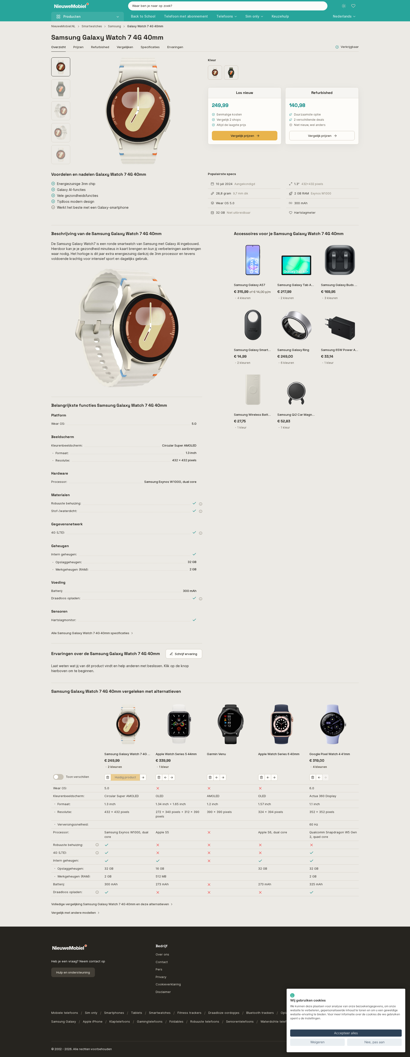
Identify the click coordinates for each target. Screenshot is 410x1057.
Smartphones (114, 1013)
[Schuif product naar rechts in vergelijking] (143, 777)
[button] (344, 16)
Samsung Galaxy (63, 1021)
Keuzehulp (280, 16)
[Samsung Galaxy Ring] (296, 325)
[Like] (265, 247)
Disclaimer (163, 992)
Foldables (176, 1021)
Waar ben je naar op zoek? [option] (152, 6)
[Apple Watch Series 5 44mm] (179, 724)
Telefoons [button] (224, 16)
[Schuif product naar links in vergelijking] (165, 777)
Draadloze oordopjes (223, 1013)
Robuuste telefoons (204, 1021)
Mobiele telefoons (64, 1013)
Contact (162, 962)
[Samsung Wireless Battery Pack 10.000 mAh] (253, 389)
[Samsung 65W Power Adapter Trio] (340, 325)
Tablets (136, 1013)
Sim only (91, 1013)
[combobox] (227, 5)
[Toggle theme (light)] (344, 6)
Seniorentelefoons (240, 1021)
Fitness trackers (189, 1013)
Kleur (212, 60)
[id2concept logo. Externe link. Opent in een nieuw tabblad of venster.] (292, 995)
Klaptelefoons (119, 1021)
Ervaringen (175, 47)
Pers (159, 969)
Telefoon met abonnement (186, 16)
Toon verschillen (77, 777)
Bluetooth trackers (260, 1013)
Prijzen (78, 47)
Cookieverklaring (168, 984)
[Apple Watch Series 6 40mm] (282, 724)
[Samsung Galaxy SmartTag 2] (253, 325)
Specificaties (150, 47)
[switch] (58, 777)
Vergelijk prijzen (242, 136)
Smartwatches (92, 26)
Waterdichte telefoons (277, 1021)
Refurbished (100, 47)
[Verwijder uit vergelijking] (107, 777)
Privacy (161, 977)
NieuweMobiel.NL (63, 26)
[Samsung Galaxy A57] (253, 260)
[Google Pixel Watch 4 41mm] (333, 724)
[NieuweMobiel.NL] (70, 6)
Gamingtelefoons (150, 1021)
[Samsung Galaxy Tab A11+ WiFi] (296, 260)
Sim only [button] (252, 16)
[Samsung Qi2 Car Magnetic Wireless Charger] (296, 389)
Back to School (143, 16)
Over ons (162, 954)
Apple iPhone (92, 1021)
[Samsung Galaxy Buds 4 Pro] (340, 260)
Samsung (114, 26)
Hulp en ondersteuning (73, 972)
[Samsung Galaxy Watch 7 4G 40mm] (128, 724)
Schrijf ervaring (186, 654)
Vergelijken (125, 47)
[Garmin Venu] (230, 724)
